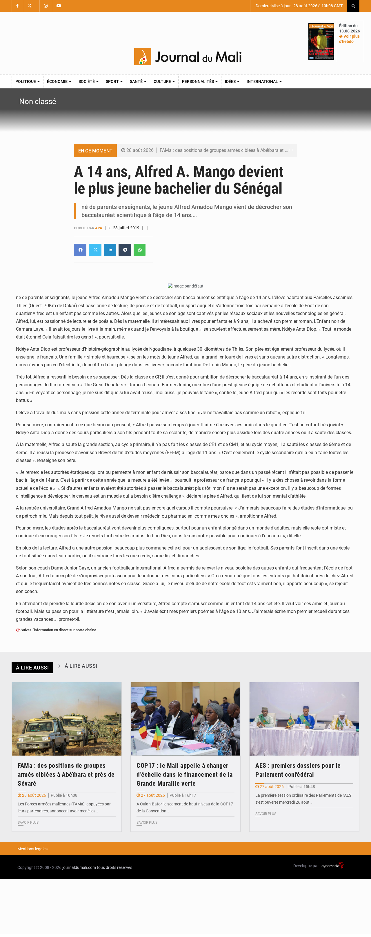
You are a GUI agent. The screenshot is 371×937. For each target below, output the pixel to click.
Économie (57, 81)
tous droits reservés (114, 867)
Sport (113, 81)
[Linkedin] (80, 250)
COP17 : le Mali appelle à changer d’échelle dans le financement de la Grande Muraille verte (185, 774)
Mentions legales (32, 849)
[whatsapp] (140, 250)
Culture (163, 81)
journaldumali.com (79, 867)
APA (99, 228)
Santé (136, 81)
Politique (26, 81)
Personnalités (198, 81)
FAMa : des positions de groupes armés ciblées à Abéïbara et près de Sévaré (237, 150)
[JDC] (187, 57)
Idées (231, 81)
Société (87, 81)
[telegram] (125, 250)
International (263, 81)
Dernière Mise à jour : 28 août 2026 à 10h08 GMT (299, 5)
